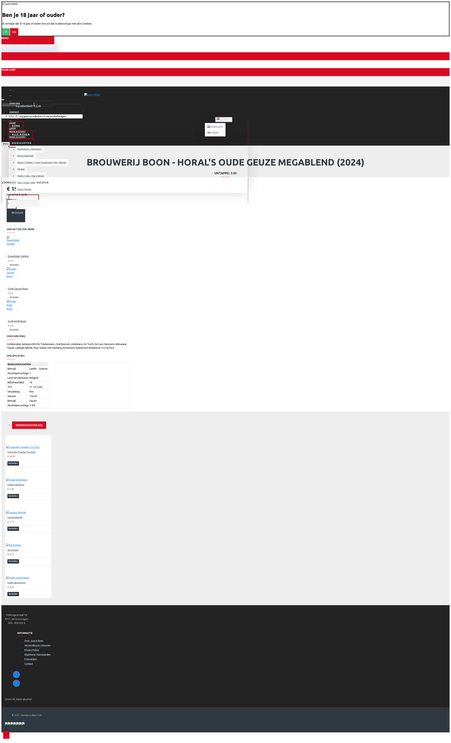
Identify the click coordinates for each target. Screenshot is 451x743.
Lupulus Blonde (14, 517)
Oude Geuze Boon (18, 288)
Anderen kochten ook (29, 425)
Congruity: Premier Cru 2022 (21, 452)
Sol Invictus (12, 550)
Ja (6, 32)
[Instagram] (16, 683)
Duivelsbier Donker (18, 256)
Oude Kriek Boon (17, 321)
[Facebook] (16, 674)
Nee (14, 32)
